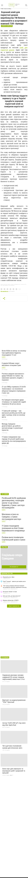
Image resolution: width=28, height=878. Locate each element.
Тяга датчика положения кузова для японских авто (12, 747)
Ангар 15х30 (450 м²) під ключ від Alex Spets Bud (14, 724)
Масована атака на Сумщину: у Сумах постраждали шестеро (11, 516)
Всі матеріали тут (14, 566)
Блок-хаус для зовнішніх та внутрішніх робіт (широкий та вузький (13, 771)
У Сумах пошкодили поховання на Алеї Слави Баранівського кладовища (13, 528)
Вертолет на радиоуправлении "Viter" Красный (14, 701)
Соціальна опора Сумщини (12, 556)
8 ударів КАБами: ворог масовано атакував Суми (11, 364)
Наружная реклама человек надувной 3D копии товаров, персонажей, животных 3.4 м (13, 677)
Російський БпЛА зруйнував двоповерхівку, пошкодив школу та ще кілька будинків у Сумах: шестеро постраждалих (14, 503)
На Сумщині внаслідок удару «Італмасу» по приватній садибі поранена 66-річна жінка (14, 402)
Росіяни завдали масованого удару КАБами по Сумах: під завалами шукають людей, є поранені (13, 377)
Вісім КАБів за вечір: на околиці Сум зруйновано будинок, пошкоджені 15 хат (14, 353)
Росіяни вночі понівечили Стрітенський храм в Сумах (13, 538)
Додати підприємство (14, 606)
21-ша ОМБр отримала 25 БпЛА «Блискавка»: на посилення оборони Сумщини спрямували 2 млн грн (14, 390)
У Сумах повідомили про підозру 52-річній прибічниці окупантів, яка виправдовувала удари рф (14, 440)
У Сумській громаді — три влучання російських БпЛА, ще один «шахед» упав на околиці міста (13, 414)
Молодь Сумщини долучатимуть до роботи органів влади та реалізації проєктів (12, 427)
